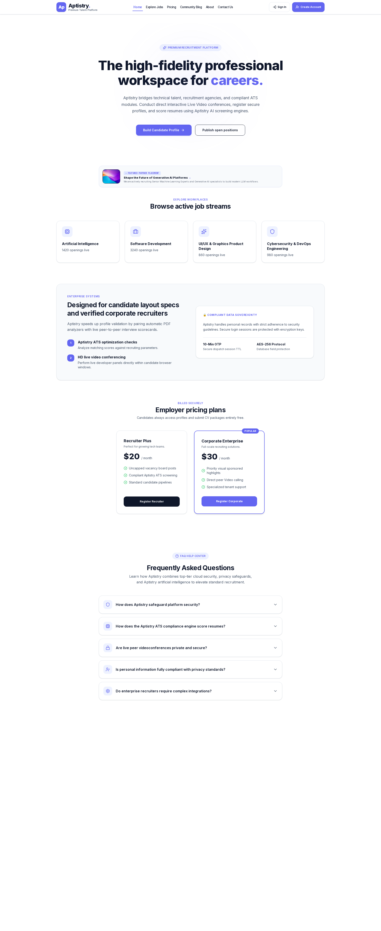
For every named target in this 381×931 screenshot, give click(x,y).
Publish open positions (220, 130)
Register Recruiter (152, 501)
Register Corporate (229, 501)
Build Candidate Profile (161, 130)
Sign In (282, 7)
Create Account (311, 7)
